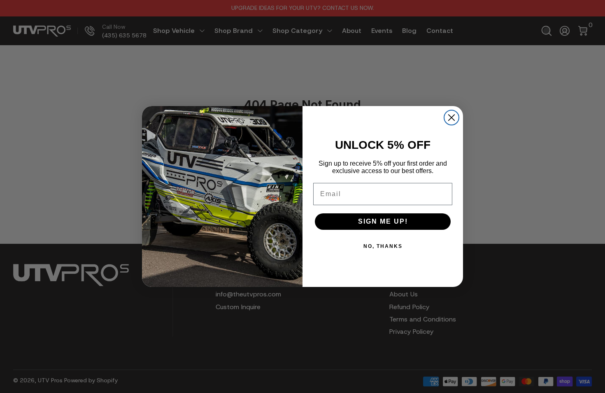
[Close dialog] (451, 117)
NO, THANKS (383, 246)
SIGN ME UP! (383, 221)
